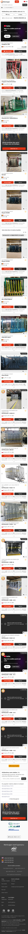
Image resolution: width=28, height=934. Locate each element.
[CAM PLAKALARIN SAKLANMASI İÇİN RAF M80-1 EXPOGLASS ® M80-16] (14, 548)
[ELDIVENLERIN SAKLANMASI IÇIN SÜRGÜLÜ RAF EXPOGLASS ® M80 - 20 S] (14, 586)
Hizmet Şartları (9, 931)
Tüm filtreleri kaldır (7, 18)
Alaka (20, 14)
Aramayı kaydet (14, 766)
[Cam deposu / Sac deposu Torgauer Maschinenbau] (14, 69)
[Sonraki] (26, 31)
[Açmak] (14, 57)
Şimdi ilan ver (14, 148)
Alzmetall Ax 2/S (6, 796)
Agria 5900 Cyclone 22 (20, 868)
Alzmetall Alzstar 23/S (7, 788)
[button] (26, 1)
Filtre (8, 14)
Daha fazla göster (14, 799)
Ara (25, 5)
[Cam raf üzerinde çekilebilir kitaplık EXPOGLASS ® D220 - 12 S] (14, 511)
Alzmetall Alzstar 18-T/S (7, 786)
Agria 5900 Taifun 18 (10, 871)
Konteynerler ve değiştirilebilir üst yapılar (13, 235)
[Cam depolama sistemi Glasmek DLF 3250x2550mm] (14, 105)
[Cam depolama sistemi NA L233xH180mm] (14, 286)
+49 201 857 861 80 (8, 858)
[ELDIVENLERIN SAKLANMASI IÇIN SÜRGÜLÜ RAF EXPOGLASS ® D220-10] (14, 399)
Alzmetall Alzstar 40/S (7, 794)
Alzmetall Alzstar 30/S (7, 791)
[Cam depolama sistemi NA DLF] (14, 162)
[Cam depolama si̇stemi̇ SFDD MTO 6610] (14, 324)
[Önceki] (1, 31)
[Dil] (24, 1)
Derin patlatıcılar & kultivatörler (14, 874)
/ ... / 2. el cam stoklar (7, 7)
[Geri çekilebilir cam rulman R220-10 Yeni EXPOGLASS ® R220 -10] (14, 473)
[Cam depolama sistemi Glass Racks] (14, 362)
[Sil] (25, 18)
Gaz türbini (19, 871)
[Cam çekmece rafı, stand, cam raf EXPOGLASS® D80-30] (14, 437)
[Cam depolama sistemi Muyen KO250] (14, 200)
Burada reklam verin (14, 837)
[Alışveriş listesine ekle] (25, 43)
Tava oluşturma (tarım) (8, 868)
